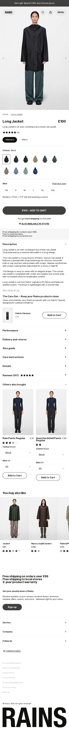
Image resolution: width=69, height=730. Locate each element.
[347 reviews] (11, 132)
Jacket (6, 543)
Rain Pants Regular (14, 438)
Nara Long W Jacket (41, 543)
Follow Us (34, 641)
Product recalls (9, 687)
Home (5, 114)
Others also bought (34, 384)
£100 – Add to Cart (34, 210)
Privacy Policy (8, 673)
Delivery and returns (34, 339)
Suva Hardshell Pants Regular (48, 439)
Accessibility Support (12, 663)
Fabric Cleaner (23, 313)
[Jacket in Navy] (7, 551)
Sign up (12, 607)
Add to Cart (54, 315)
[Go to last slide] (6, 58)
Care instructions (34, 357)
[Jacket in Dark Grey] (16, 551)
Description (34, 244)
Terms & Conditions (11, 668)
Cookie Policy (9, 678)
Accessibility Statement (13, 683)
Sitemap (6, 692)
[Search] (43, 12)
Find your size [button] (59, 183)
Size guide (34, 348)
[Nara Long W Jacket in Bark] (43, 518)
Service (34, 622)
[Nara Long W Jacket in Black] (35, 551)
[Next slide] (63, 58)
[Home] (9, 12)
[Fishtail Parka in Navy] (67, 551)
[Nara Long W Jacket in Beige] (39, 551)
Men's (25, 139)
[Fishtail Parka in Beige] (61, 551)
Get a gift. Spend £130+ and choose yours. (34, 3)
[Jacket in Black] (3, 551)
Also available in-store (35, 224)
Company (34, 631)
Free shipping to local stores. (17, 236)
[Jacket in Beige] (13, 551)
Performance (34, 330)
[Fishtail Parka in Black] (64, 551)
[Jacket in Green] (14, 518)
